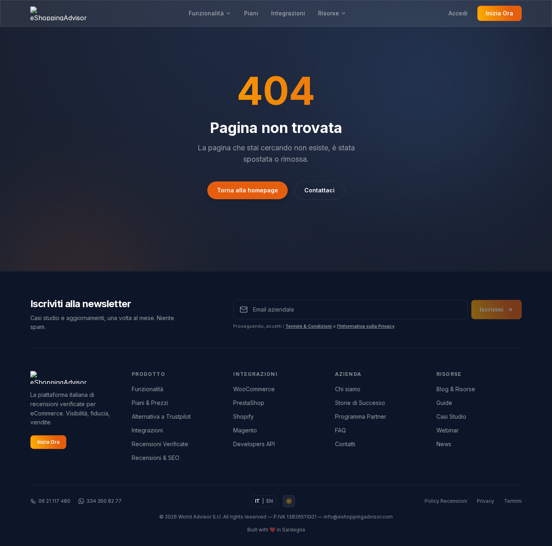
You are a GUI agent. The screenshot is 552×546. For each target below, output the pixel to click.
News (443, 444)
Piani (251, 13)
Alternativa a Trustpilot (161, 416)
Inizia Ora (499, 13)
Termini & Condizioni (308, 326)
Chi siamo (347, 389)
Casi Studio (451, 416)
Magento (245, 430)
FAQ (340, 430)
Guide (444, 402)
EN (269, 501)
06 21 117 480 (54, 501)
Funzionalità (206, 13)
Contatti (345, 444)
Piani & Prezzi (150, 402)
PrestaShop (248, 402)
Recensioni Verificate (160, 444)
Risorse (328, 13)
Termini (513, 501)
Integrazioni (288, 13)
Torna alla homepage (247, 190)
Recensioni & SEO (155, 457)
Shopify (243, 416)
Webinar (447, 430)
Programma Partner (360, 416)
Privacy (485, 501)
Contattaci (319, 190)
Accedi (458, 13)
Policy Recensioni (446, 501)
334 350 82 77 (104, 501)
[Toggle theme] (289, 501)
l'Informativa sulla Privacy (365, 326)
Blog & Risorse (455, 389)
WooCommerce (254, 389)
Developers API (254, 444)
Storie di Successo (360, 402)
